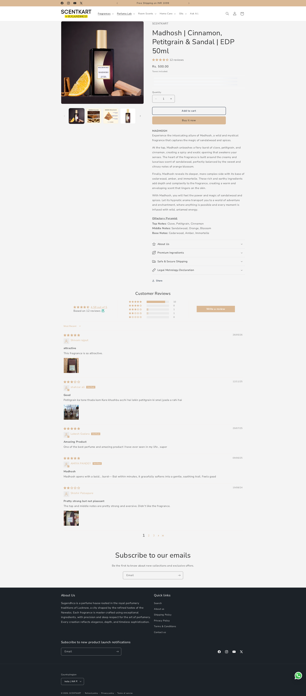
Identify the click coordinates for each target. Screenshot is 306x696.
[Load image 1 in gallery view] (76, 116)
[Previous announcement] (117, 3)
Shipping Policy (162, 614)
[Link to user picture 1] (71, 365)
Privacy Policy (162, 620)
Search (158, 603)
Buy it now (189, 120)
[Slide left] (64, 115)
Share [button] (159, 280)
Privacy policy (107, 693)
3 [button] (154, 535)
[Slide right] (140, 115)
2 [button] (149, 535)
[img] (72, 335)
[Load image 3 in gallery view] (111, 116)
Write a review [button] (215, 309)
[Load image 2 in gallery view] (93, 116)
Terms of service (125, 693)
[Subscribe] (179, 575)
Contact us (160, 632)
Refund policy (91, 693)
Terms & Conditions (165, 626)
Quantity (156, 92)
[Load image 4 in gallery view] (128, 116)
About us (159, 609)
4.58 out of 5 (99, 307)
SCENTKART (75, 693)
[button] (105, 13)
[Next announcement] (188, 3)
